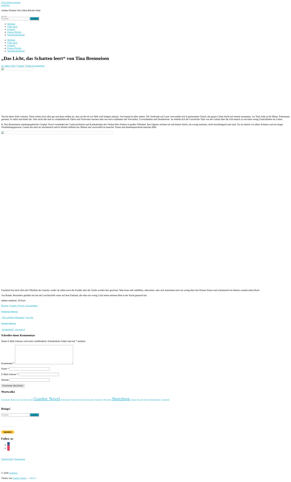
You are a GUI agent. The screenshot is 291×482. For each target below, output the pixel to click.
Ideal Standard (65, 399)
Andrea (20, 66)
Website (5, 380)
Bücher (4, 305)
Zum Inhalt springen (11, 2)
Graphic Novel (46, 398)
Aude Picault (5, 399)
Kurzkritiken (32, 305)
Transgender (165, 399)
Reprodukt (107, 399)
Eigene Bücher (14, 32)
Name (5, 368)
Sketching (121, 398)
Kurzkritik (81, 399)
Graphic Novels (16, 305)
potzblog (5, 5)
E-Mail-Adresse (9, 374)
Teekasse (7, 426)
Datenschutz (7, 459)
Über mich (12, 26)
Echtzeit (11, 29)
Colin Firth (24, 399)
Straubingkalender (16, 35)
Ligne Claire (90, 399)
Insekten (74, 399)
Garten (30, 399)
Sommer (133, 399)
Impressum (20, 459)
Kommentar (7, 363)
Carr (17, 399)
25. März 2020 (8, 66)
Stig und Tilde (142, 399)
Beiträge (11, 24)
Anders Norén (19, 478)
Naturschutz (99, 399)
